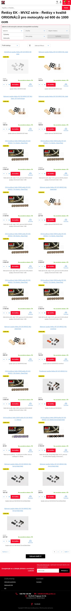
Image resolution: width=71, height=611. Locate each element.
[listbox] (13, 36)
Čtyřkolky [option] (6, 34)
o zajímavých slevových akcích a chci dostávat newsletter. (53, 566)
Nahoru (4, 552)
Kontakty (39, 582)
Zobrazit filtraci (39, 45)
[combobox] (13, 31)
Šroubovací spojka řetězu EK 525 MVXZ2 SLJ (53, 371)
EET (5, 588)
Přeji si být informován (43, 565)
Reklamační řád (8, 585)
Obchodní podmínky (10, 582)
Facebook (37, 604)
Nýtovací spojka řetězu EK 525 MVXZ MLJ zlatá (53, 52)
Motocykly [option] (6, 38)
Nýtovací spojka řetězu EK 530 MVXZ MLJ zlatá (53, 96)
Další (66, 552)
